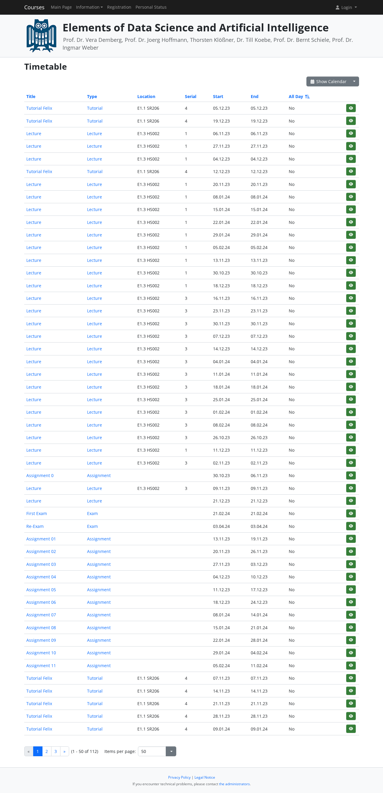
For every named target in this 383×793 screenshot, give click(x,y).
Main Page (61, 7)
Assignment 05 (41, 589)
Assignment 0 (40, 475)
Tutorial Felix (39, 108)
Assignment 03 (41, 564)
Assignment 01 (41, 539)
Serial (190, 96)
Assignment (99, 475)
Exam (92, 513)
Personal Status (151, 7)
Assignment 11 (41, 665)
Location (146, 96)
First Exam (36, 513)
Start (218, 96)
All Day (296, 96)
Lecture (33, 133)
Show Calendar (330, 81)
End (255, 96)
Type (92, 96)
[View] (350, 108)
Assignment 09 (41, 640)
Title (30, 96)
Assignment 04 (41, 577)
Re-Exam (35, 526)
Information (88, 7)
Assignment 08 (41, 627)
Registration (119, 7)
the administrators (234, 783)
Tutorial (95, 108)
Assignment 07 (41, 615)
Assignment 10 (41, 653)
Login (346, 7)
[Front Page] (41, 35)
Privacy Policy (179, 777)
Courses (34, 7)
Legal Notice (204, 777)
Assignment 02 (41, 551)
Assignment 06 (41, 602)
